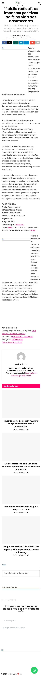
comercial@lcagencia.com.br (12, 641)
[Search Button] (39, 3)
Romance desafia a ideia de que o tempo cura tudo (21, 508)
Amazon (19, 224)
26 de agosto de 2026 (21, 430)
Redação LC (21, 364)
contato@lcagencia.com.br (12, 638)
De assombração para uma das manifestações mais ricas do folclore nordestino (21, 466)
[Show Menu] (3, 3)
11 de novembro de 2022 (20, 35)
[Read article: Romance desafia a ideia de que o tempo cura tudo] (21, 490)
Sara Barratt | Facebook (22, 336)
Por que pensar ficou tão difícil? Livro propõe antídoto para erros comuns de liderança (21, 549)
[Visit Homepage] (21, 3)
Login (4, 565)
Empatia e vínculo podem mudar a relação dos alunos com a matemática (21, 423)
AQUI (10, 227)
